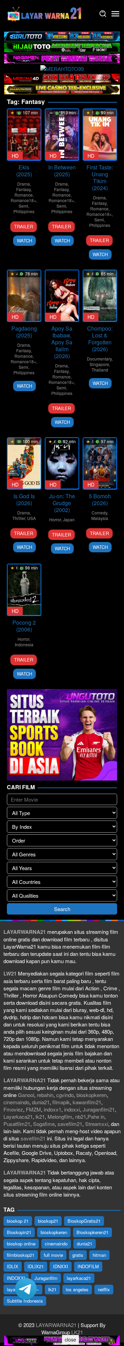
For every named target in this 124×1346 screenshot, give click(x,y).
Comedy (99, 512)
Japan (69, 519)
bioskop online (21, 1243)
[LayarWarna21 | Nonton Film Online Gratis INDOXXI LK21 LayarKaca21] (44, 13)
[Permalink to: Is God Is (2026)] (24, 463)
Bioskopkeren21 (92, 1232)
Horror (55, 519)
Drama (23, 184)
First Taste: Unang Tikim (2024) (99, 177)
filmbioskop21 (20, 1255)
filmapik (61, 1102)
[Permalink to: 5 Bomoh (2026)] (99, 463)
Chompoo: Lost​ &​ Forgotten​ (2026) (100, 338)
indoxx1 (52, 1109)
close (70, 1339)
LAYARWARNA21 (56, 1324)
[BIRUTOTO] (62, 35)
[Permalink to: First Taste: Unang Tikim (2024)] (99, 134)
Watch (24, 240)
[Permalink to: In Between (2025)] (62, 134)
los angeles (77, 1289)
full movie (53, 1255)
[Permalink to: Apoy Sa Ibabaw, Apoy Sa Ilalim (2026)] (62, 295)
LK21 (76, 1332)
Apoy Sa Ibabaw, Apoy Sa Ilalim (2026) (61, 342)
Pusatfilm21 (16, 1123)
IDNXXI (60, 1266)
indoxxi (72, 1109)
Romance (23, 195)
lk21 (40, 1116)
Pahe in (95, 1116)
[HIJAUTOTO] (62, 46)
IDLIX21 (36, 1266)
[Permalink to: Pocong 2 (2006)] (24, 589)
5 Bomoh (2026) (100, 499)
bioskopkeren (91, 1094)
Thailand (100, 370)
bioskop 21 (18, 1221)
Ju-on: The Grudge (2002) (62, 503)
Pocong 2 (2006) (24, 625)
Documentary (99, 359)
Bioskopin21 (19, 1232)
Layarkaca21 (18, 1116)
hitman (99, 1255)
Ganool (26, 1094)
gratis (77, 1255)
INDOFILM (88, 1266)
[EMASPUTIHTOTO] (62, 88)
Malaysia (99, 518)
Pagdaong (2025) (24, 331)
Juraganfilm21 (99, 1109)
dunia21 (41, 1102)
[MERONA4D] (62, 77)
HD (15, 155)
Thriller (18, 518)
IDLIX (12, 1266)
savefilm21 (70, 1123)
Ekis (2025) (24, 170)
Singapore (99, 364)
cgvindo (65, 1094)
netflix (104, 1289)
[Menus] (115, 14)
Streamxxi (96, 1123)
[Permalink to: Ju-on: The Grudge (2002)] (62, 463)
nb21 (80, 1116)
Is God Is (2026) (24, 499)
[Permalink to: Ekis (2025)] (24, 134)
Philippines (23, 211)
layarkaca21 (79, 1278)
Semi (23, 206)
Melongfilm (60, 1116)
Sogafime (44, 1123)
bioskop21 (48, 1221)
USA (31, 518)
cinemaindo (16, 1102)
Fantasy (23, 189)
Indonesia (24, 644)
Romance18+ (23, 200)
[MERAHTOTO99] (62, 67)
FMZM (33, 1109)
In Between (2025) (62, 170)
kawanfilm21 (87, 1102)
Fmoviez (13, 1109)
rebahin (45, 1094)
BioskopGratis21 (84, 1221)
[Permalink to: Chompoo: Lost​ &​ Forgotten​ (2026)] (99, 295)
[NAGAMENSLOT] (62, 57)
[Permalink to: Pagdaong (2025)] (24, 295)
